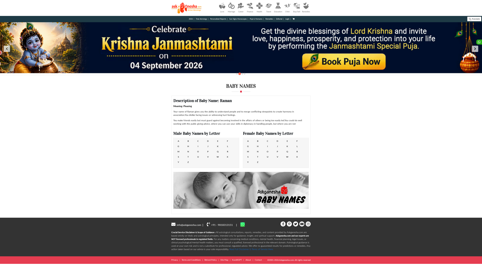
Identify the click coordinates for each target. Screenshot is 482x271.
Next (475, 49)
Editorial (279, 19)
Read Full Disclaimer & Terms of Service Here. (251, 249)
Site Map (224, 260)
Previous (7, 49)
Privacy (174, 260)
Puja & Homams (256, 19)
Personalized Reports (218, 19)
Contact (258, 260)
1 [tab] (237, 74)
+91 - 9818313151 (222, 225)
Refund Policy (210, 260)
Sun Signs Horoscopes (238, 19)
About (248, 260)
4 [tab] (244, 74)
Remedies (269, 19)
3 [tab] (242, 74)
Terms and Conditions (191, 260)
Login (287, 19)
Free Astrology (201, 19)
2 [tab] (239, 74)
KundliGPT (237, 260)
